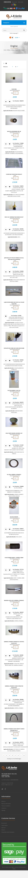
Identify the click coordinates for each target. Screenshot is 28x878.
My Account (14, 2)
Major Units (18, 50)
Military (8, 50)
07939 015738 (7, 2)
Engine (22, 50)
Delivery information (6, 803)
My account (4, 823)
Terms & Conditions (5, 806)
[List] (6, 63)
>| (23, 755)
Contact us (3, 808)
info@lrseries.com (8, 784)
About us (3, 801)
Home (5, 50)
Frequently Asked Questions (7, 832)
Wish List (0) (20, 2)
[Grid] (3, 63)
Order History (4, 825)
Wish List (3, 827)
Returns (3, 830)
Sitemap (3, 810)
